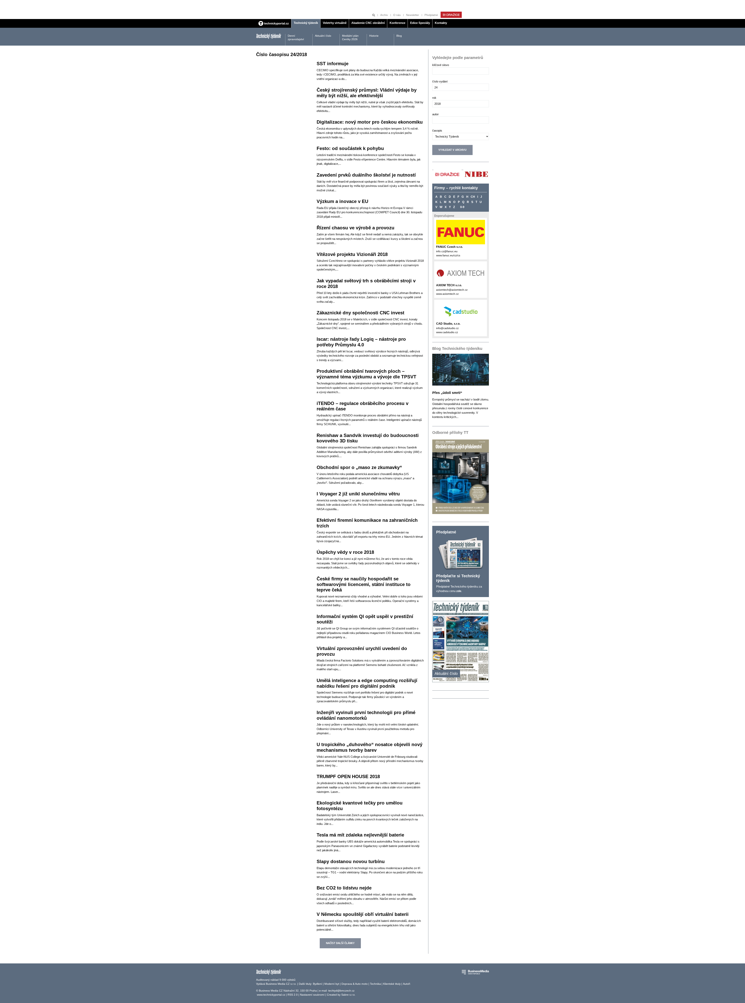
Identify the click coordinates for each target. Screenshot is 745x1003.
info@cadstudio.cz (447, 328)
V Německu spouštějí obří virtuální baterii (363, 914)
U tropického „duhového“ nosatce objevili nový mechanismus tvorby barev (369, 747)
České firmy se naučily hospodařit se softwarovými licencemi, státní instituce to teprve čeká (364, 584)
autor (435, 114)
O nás (397, 14)
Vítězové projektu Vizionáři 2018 (352, 254)
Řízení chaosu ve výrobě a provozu (355, 227)
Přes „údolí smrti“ (447, 393)
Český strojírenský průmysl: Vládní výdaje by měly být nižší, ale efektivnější (367, 92)
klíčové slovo (440, 65)
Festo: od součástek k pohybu (350, 148)
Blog (399, 35)
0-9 (462, 207)
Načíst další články (340, 943)
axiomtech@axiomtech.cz (452, 289)
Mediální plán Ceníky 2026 (350, 37)
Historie (374, 35)
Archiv (384, 14)
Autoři (406, 983)
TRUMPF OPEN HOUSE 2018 (348, 776)
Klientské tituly (392, 983)
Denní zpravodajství (296, 37)
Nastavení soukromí (312, 994)
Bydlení (317, 983)
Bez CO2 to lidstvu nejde (344, 887)
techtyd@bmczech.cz (341, 990)
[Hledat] (373, 15)
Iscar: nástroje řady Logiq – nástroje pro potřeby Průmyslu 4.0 (361, 341)
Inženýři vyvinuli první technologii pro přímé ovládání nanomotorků (366, 715)
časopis (437, 130)
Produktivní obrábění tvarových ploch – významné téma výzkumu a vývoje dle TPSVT (366, 373)
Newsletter (412, 14)
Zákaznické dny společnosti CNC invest (360, 312)
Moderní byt (331, 983)
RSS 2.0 (293, 994)
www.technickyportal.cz (271, 994)
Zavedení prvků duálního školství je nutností (366, 175)
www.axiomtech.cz (447, 293)
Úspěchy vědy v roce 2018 (345, 552)
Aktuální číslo (323, 35)
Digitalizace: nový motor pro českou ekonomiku (370, 122)
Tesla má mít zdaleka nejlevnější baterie (360, 834)
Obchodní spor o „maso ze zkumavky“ (359, 467)
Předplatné (431, 14)
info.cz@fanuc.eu (446, 251)
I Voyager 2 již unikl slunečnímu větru (358, 493)
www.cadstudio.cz (447, 332)
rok (434, 97)
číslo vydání (440, 81)
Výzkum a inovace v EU (342, 201)
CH (473, 196)
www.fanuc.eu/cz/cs (448, 255)
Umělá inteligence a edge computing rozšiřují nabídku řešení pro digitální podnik (367, 683)
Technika (375, 983)
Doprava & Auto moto (354, 983)
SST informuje (332, 63)
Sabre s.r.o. (348, 994)
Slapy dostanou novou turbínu (351, 861)
